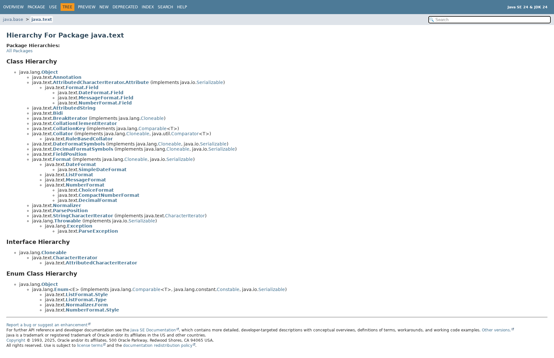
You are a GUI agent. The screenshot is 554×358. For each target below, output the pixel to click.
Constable (228, 289)
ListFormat (79, 174)
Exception (79, 226)
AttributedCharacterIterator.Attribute (101, 82)
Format (62, 159)
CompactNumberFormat (109, 195)
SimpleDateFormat (103, 169)
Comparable (152, 128)
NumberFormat (85, 184)
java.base (13, 19)
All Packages (19, 50)
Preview (87, 7)
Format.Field (82, 87)
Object (49, 72)
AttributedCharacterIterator (101, 262)
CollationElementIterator (85, 123)
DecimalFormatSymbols (83, 149)
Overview (13, 7)
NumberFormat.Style (92, 309)
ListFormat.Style (87, 294)
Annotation (67, 77)
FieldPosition (70, 154)
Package (36, 7)
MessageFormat (86, 179)
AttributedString (74, 108)
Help (182, 7)
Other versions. (496, 330)
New (104, 7)
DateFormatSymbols (79, 143)
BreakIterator (70, 118)
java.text (41, 19)
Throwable (67, 220)
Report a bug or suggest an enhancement (47, 325)
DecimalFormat (98, 200)
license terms (90, 345)
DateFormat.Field (101, 92)
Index (148, 7)
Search (165, 7)
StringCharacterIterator (83, 215)
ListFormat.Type (86, 299)
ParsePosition (70, 210)
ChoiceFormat (96, 190)
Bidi (58, 113)
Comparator (185, 133)
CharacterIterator (185, 215)
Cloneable (152, 118)
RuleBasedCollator (89, 138)
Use (53, 7)
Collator (63, 133)
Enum (61, 289)
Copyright (15, 340)
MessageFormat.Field (106, 97)
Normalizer (67, 205)
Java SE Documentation (153, 330)
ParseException (98, 231)
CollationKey (69, 128)
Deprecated (125, 7)
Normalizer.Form (87, 304)
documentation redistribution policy (157, 345)
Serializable (210, 82)
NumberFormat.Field (105, 102)
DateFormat (81, 164)
